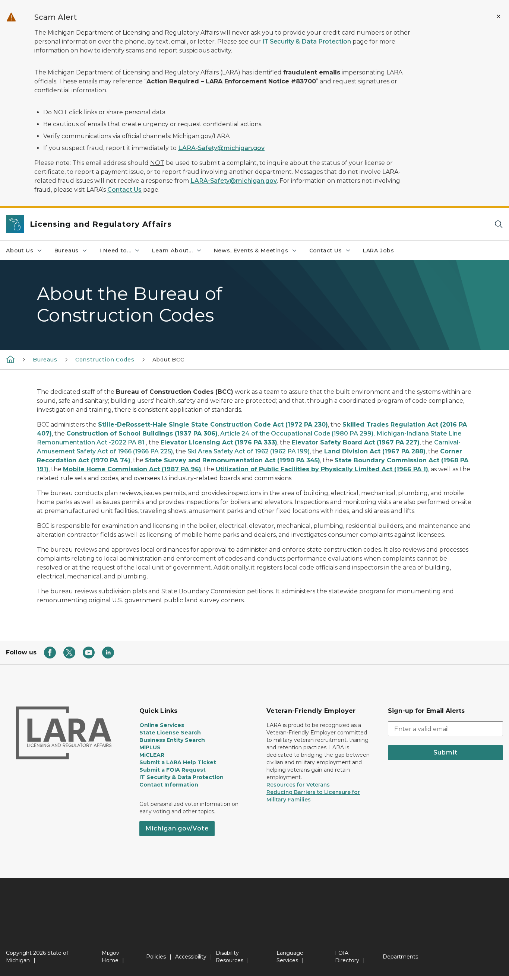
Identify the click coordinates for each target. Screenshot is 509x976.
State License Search (170, 732)
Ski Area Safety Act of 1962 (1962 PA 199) (248, 451)
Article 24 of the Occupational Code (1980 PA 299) (296, 433)
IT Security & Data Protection (306, 41)
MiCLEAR (151, 755)
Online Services (161, 725)
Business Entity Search (172, 740)
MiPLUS (150, 747)
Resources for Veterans (298, 784)
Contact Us (124, 189)
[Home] (10, 359)
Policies (156, 956)
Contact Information (168, 784)
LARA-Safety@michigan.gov (221, 147)
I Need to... (115, 250)
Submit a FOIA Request (172, 769)
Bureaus (66, 250)
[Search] (498, 224)
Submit (445, 752)
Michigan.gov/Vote (177, 828)
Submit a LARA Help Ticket (177, 762)
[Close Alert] (498, 16)
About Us (20, 250)
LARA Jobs (378, 250)
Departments (400, 956)
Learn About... (172, 250)
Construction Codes (105, 359)
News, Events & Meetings (251, 250)
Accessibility (190, 956)
